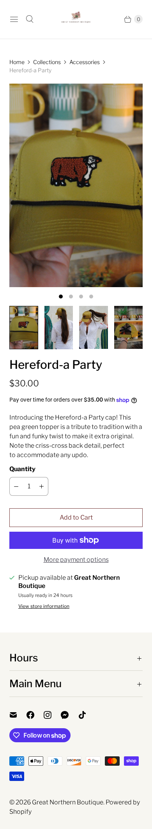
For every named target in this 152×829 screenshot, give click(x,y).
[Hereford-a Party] (76, 186)
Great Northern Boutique (67, 802)
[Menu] (14, 19)
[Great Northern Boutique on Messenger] (69, 715)
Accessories (84, 62)
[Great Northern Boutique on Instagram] (52, 715)
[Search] (29, 19)
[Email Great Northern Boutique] (18, 715)
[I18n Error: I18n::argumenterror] (23, 327)
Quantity (22, 469)
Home (17, 62)
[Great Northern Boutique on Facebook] (35, 715)
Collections (47, 62)
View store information (43, 606)
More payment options (76, 559)
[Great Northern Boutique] (76, 19)
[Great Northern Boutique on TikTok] (86, 715)
